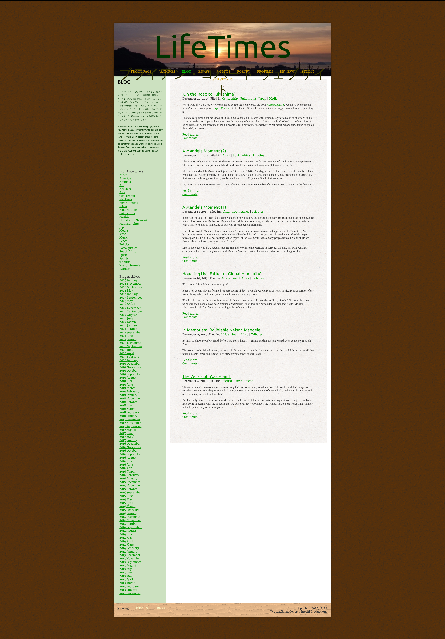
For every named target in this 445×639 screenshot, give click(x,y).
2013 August (127, 565)
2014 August (127, 530)
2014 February (129, 548)
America (226, 381)
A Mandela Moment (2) (204, 151)
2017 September (130, 426)
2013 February (129, 586)
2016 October (128, 450)
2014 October (128, 523)
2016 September (130, 454)
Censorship (127, 195)
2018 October (128, 402)
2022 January (128, 325)
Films (123, 206)
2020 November (130, 342)
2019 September (130, 374)
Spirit (123, 255)
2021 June (126, 336)
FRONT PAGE (141, 71)
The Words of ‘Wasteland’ (206, 376)
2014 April (126, 541)
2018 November (130, 398)
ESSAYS (203, 71)
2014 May (125, 537)
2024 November (130, 283)
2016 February (129, 475)
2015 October (128, 489)
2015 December (129, 482)
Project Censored (222, 108)
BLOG (186, 71)
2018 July (125, 405)
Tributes (258, 155)
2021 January (128, 339)
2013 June (126, 572)
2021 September (130, 332)
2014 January (128, 551)
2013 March (127, 583)
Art (121, 185)
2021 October (128, 329)
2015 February (129, 509)
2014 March (127, 544)
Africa (226, 155)
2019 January (128, 395)
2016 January (128, 478)
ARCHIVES (167, 71)
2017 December (129, 419)
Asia (122, 192)
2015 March (127, 506)
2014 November (130, 520)
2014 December (129, 516)
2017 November (130, 422)
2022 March (127, 322)
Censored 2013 (275, 104)
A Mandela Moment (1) (204, 207)
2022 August (128, 315)
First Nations (128, 209)
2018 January (128, 416)
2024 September (130, 287)
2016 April (126, 468)
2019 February (129, 391)
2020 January (128, 360)
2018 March (127, 409)
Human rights (129, 223)
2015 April (126, 503)
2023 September (130, 297)
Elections (125, 199)
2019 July (125, 381)
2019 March (127, 388)
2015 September (130, 492)
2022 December (130, 308)
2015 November (130, 485)
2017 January (128, 440)
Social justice (128, 248)
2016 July (125, 461)
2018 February (129, 412)
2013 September (130, 562)
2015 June (126, 496)
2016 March (127, 471)
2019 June (126, 384)
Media (123, 230)
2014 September (130, 527)
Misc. (123, 234)
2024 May (126, 290)
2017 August (127, 429)
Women (124, 269)
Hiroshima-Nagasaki (133, 220)
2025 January (128, 280)
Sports (123, 258)
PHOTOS (223, 71)
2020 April (126, 353)
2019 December (130, 363)
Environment (243, 381)
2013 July (125, 569)
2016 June (126, 464)
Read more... (190, 134)
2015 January (128, 513)
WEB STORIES (222, 79)
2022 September (130, 311)
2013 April (126, 579)
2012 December (129, 593)
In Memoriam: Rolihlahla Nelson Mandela (221, 330)
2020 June (126, 349)
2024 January (128, 294)
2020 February (129, 356)
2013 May (125, 576)
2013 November (130, 558)
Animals (125, 182)
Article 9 (125, 188)
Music (123, 237)
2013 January (128, 590)
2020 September (130, 346)
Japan (123, 227)
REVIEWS (287, 71)
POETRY (243, 71)
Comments (189, 138)
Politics (124, 244)
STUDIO (308, 71)
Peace (123, 241)
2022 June (126, 318)
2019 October (128, 370)
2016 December (130, 443)
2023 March (127, 304)
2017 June (126, 433)
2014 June (126, 534)
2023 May (126, 301)
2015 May (125, 499)
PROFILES (265, 71)
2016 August (127, 457)
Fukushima (127, 213)
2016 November (130, 447)
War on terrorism (131, 265)
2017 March (127, 436)
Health (124, 216)
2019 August (127, 377)
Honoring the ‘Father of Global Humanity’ (221, 273)
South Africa (241, 155)
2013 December (129, 555)
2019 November (130, 367)
